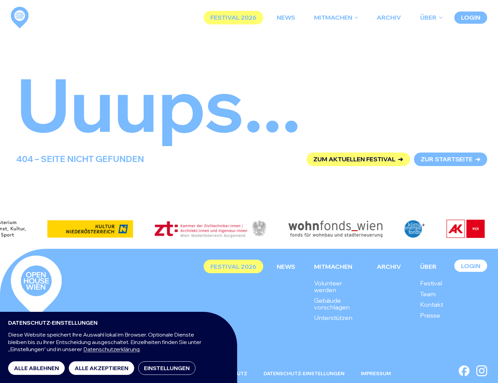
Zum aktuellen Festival (358, 159)
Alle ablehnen (36, 368)
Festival (431, 283)
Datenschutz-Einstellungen (304, 373)
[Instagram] (481, 370)
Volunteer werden (328, 286)
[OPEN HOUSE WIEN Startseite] (36, 287)
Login (470, 17)
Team (428, 294)
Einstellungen (167, 368)
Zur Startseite (450, 159)
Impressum (376, 373)
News (286, 17)
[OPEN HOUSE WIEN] (19, 17)
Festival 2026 (233, 17)
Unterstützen (333, 318)
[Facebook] (464, 370)
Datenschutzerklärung (111, 349)
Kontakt (431, 304)
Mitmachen (333, 17)
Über (428, 17)
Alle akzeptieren (101, 368)
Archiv (389, 17)
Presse (430, 315)
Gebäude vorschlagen (332, 303)
